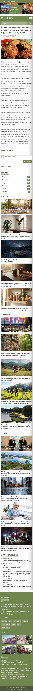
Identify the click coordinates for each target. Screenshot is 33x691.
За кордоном (6, 624)
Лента (12, 614)
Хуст (10, 621)
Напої (4, 189)
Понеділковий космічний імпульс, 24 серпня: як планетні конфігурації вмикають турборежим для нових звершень (16, 285)
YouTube (9, 614)
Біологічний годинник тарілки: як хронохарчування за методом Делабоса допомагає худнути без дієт (16, 211)
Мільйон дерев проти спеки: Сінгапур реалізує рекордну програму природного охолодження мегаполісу (15, 473)
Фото (19, 624)
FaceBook (5, 613)
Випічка (4, 191)
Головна (4, 621)
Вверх (7, 689)
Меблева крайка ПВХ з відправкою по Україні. (17, 586)
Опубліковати (27, 161)
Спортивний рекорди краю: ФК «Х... (15, 9)
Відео (13, 624)
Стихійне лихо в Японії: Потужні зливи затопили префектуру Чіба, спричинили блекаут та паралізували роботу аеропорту (16, 498)
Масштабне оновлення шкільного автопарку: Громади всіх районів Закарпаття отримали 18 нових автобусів (15, 426)
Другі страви (6, 180)
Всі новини (19, 689)
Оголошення (6, 628)
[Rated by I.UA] (5, 603)
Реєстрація (11, 1)
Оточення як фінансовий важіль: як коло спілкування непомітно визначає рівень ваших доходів (15, 236)
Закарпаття (17, 621)
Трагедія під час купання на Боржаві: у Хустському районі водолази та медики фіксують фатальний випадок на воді (16, 670)
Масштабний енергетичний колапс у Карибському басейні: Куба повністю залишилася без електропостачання (16, 548)
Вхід (4, 1)
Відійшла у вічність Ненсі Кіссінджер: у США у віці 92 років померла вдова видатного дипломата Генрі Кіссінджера (17, 448)
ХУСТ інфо (7, 19)
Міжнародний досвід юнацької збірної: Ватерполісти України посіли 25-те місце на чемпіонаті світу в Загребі (16, 329)
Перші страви (6, 177)
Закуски (4, 183)
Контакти (26, 689)
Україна (25, 621)
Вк (2, 614)
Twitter (7, 614)
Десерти (4, 186)
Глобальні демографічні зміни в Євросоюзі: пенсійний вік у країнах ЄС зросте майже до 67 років (15, 523)
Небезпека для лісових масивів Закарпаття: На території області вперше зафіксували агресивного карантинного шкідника (15, 355)
